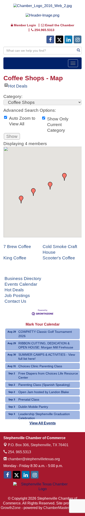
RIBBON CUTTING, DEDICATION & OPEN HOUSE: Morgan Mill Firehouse (45, 345)
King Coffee (14, 258)
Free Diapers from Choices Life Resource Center (48, 375)
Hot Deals (17, 85)
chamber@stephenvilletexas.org (33, 459)
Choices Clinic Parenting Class (40, 366)
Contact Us (15, 301)
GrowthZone (11, 508)
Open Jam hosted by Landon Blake (43, 392)
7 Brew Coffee (17, 246)
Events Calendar (21, 284)
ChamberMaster (56, 508)
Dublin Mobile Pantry (33, 407)
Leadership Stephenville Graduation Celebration (44, 416)
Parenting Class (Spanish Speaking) (44, 385)
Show (11, 136)
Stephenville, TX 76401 (38, 445)
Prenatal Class (28, 399)
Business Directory (23, 278)
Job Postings (17, 295)
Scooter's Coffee (59, 258)
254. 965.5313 (19, 452)
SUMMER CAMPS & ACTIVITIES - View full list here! (46, 356)
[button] (21, 199)
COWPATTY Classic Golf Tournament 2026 (45, 334)
